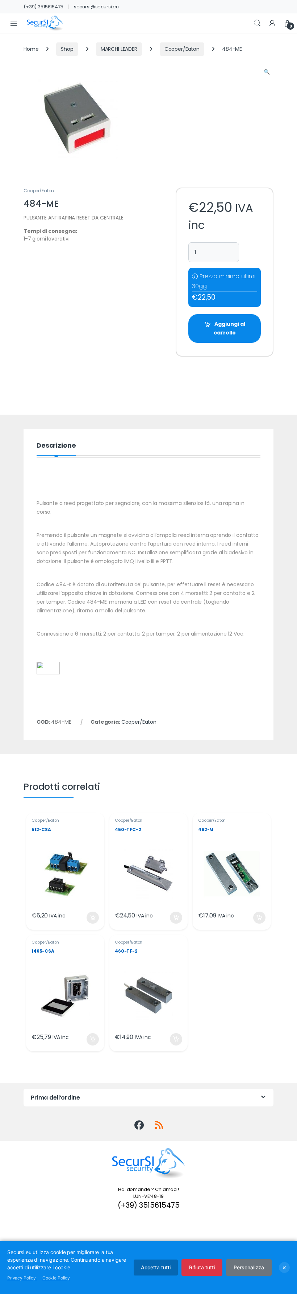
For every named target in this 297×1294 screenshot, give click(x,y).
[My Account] (272, 23)
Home (31, 49)
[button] (267, 72)
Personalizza (249, 1267)
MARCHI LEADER (119, 49)
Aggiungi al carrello (229, 328)
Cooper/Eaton (182, 49)
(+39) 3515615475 (43, 6)
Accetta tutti (156, 1267)
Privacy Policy (22, 1278)
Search (257, 23)
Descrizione (56, 446)
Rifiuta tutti (202, 1267)
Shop (67, 49)
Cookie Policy (56, 1278)
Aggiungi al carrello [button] (88, 918)
